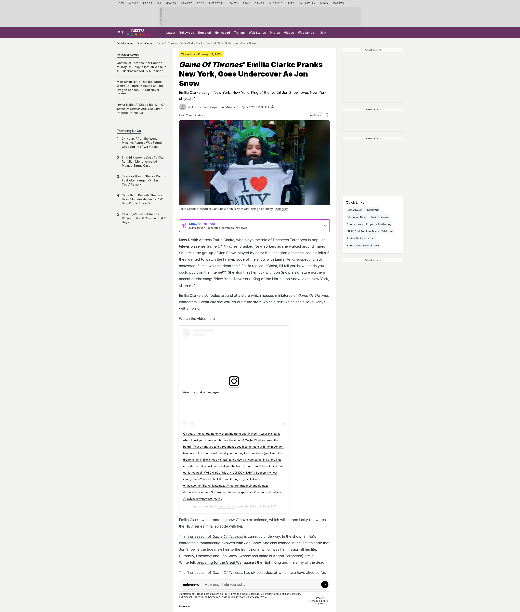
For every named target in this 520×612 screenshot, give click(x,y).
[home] (138, 32)
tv (219, 596)
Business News (380, 217)
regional (198, 596)
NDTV (120, 3)
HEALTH (233, 3)
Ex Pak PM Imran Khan (361, 238)
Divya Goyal (210, 107)
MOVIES (171, 3)
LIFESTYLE (216, 3)
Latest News (354, 210)
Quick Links (355, 202)
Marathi (339, 3)
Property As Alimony (378, 224)
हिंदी (159, 3)
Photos (275, 32)
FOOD (200, 3)
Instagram (281, 208)
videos (250, 596)
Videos (289, 32)
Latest (170, 32)
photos (240, 596)
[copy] (328, 115)
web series (228, 596)
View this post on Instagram (201, 392)
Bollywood (186, 32)
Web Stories (257, 32)
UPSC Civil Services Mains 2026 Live (370, 231)
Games (259, 3)
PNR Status (372, 210)
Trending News (129, 131)
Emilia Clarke (321, 602)
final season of (214, 536)
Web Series (306, 32)
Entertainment (229, 107)
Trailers (239, 32)
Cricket (186, 3)
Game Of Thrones (317, 599)
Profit (148, 3)
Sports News (355, 224)
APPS (291, 3)
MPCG (324, 3)
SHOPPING (276, 3)
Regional (204, 32)
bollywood (185, 596)
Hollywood (222, 32)
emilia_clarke (226, 506)
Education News (357, 217)
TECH (246, 3)
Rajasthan (307, 3)
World (133, 3)
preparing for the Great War (220, 562)
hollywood (211, 596)
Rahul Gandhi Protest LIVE (363, 245)
